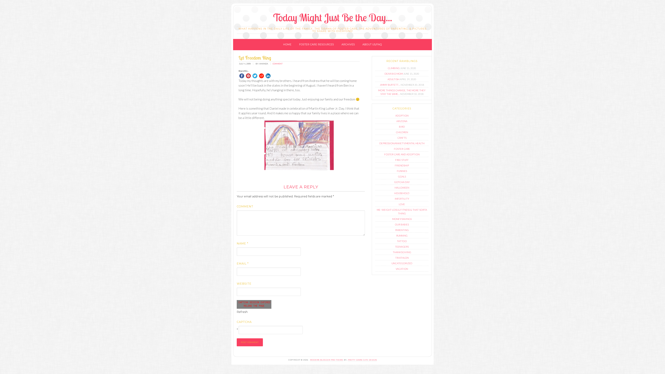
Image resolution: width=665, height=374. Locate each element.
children (402, 132)
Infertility (402, 198)
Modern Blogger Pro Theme (326, 360)
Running (401, 235)
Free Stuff (402, 159)
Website (244, 283)
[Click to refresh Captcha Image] (254, 304)
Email (243, 263)
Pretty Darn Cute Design (362, 360)
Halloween (402, 187)
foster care (402, 148)
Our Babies (402, 224)
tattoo (402, 241)
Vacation (402, 268)
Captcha (244, 322)
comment (278, 64)
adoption (402, 115)
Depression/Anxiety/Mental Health (401, 143)
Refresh (242, 312)
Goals (402, 176)
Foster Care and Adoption (402, 154)
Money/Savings (402, 218)
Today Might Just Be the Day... (332, 17)
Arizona (401, 121)
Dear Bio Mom (394, 73)
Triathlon (402, 257)
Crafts (401, 137)
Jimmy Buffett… (390, 84)
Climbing (394, 68)
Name (242, 243)
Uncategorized (402, 263)
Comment (245, 206)
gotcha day (402, 182)
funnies (402, 171)
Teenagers (402, 246)
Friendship (402, 165)
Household (401, 193)
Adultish (393, 79)
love (402, 204)
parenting (402, 230)
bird (402, 126)
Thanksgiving (402, 252)
